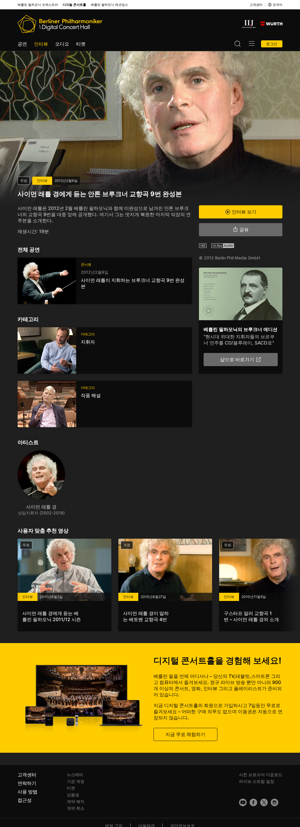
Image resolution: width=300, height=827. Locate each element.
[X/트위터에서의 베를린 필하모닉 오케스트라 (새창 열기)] (264, 802)
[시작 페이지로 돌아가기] (60, 24)
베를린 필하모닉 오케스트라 (38, 5)
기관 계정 (75, 781)
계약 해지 (75, 801)
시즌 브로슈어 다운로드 (260, 774)
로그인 (271, 44)
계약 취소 (75, 808)
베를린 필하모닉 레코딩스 (109, 5)
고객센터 (256, 4)
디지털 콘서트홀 (74, 5)
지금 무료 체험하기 (185, 734)
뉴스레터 (75, 774)
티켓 (81, 44)
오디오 (62, 44)
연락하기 (27, 783)
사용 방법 (28, 792)
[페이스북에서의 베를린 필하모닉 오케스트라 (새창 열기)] (253, 802)
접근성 (25, 800)
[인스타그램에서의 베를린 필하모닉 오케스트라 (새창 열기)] (274, 802)
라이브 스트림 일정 (256, 781)
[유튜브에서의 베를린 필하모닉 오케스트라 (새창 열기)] (243, 802)
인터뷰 (41, 44)
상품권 (73, 794)
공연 (22, 44)
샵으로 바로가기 (237, 359)
